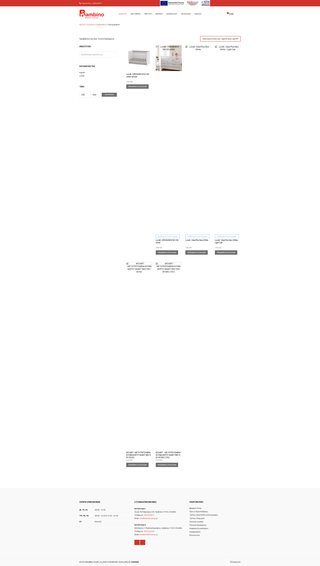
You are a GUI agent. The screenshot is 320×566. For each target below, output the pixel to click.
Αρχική (82, 24)
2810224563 (149, 531)
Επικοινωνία (194, 535)
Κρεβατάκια (101, 24)
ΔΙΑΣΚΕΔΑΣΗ (171, 14)
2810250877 (97, 3)
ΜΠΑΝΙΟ (159, 14)
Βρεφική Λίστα (195, 508)
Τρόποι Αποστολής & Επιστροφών (203, 515)
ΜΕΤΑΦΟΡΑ (136, 14)
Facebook (137, 542)
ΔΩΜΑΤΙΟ (123, 14)
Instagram (142, 542)
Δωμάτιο (90, 24)
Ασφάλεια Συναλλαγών (198, 528)
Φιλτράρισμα (109, 94)
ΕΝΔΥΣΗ (198, 14)
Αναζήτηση (114, 54)
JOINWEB (135, 562)
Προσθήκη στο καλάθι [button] (137, 86)
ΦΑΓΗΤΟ (148, 14)
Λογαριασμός (195, 532)
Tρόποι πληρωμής (197, 518)
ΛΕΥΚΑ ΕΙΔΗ (186, 14)
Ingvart (82, 72)
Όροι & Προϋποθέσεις (198, 511)
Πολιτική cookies (196, 521)
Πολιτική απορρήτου (197, 525)
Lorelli (81, 76)
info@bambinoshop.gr (149, 518)
